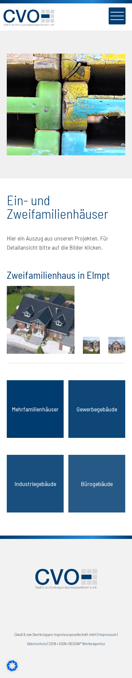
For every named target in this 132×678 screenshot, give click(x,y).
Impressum (107, 634)
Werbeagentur (93, 643)
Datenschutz (37, 643)
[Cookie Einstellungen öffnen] (12, 669)
